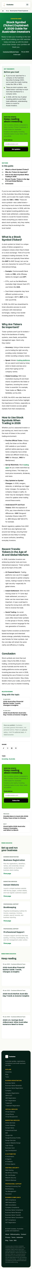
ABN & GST (8, 1095)
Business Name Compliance (14, 1210)
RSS (15, 1240)
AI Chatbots (9, 1161)
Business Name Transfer (13, 1215)
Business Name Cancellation (14, 1217)
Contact (23, 1234)
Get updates (16, 149)
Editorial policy (15, 1234)
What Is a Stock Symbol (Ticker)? (17, 169)
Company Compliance (12, 1207)
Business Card (9, 1148)
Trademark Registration (12, 1105)
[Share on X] (7, 748)
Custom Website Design (13, 1143)
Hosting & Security (12, 1167)
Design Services (10, 1140)
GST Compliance (10, 1220)
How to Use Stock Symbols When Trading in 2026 (17, 175)
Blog (6, 1074)
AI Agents (8, 1159)
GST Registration (10, 1100)
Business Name (10, 1083)
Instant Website (10, 1125)
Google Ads (9, 1135)
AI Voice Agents (10, 1164)
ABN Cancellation (10, 1205)
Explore (8, 1069)
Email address (8, 140)
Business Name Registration (14, 1088)
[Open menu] (27, 4)
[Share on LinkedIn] (11, 748)
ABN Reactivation (10, 1202)
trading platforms (23, 360)
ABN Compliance (10, 1200)
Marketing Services (12, 1120)
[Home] (3, 11)
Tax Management (10, 1191)
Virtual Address (10, 1112)
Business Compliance (13, 1197)
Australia (12, 759)
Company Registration (12, 1093)
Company (8, 1090)
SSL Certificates (10, 1175)
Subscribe (16, 800)
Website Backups (10, 1180)
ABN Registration (10, 1098)
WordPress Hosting (11, 1173)
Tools (7, 1077)
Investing (5, 759)
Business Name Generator (13, 1085)
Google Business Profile (12, 1138)
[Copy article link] (3, 748)
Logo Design (9, 1145)
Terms (13, 1237)
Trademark (8, 1103)
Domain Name (9, 1128)
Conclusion (9, 184)
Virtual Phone (9, 1114)
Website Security (10, 1177)
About (7, 1234)
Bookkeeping (9, 1189)
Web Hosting (9, 1170)
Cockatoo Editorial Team (11, 52)
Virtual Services (11, 1109)
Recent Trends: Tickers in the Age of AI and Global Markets (17, 180)
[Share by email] (16, 748)
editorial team (19, 732)
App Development (11, 1150)
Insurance (8, 1194)
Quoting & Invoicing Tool (13, 1186)
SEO (6, 1133)
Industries (8, 1072)
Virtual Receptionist (11, 1117)
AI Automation (10, 1154)
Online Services (10, 1123)
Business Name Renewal (13, 1212)
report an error (9, 734)
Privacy (7, 1237)
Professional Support (13, 1184)
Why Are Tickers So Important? (16, 172)
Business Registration (13, 1080)
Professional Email (11, 1130)
